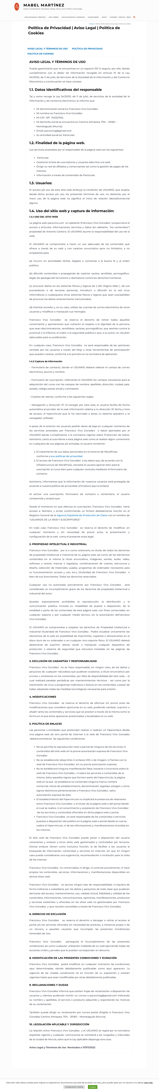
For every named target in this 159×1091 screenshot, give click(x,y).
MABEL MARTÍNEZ (43, 5)
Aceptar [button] (92, 1087)
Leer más (148, 1082)
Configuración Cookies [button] (74, 1087)
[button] (46, 17)
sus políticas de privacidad (66, 456)
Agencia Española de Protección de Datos (82, 515)
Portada (91, 24)
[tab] (48, 48)
